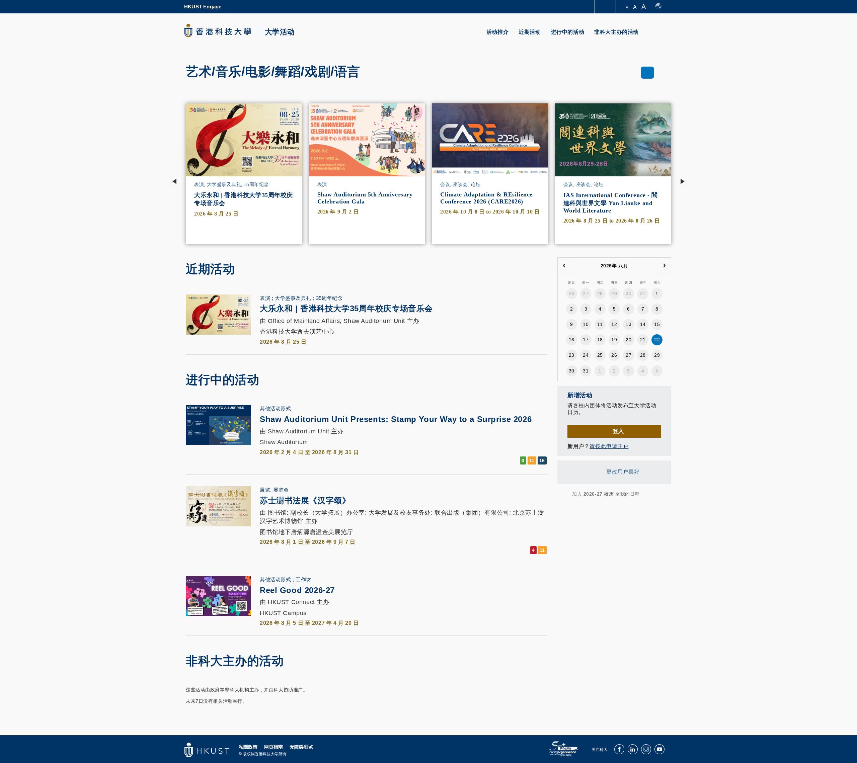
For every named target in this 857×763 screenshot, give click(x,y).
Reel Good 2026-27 (297, 590)
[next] (664, 266)
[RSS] (561, 494)
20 (628, 339)
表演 (199, 184)
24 (586, 355)
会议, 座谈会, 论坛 (460, 184)
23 (571, 355)
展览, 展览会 (274, 490)
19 (614, 339)
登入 (618, 431)
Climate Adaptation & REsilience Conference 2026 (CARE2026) (486, 198)
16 (571, 339)
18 (600, 339)
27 (586, 293)
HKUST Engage (202, 6)
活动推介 (497, 32)
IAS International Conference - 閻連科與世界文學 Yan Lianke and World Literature (610, 203)
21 (643, 339)
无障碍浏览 (301, 747)
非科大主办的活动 (616, 32)
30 (628, 293)
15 (657, 324)
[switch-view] (647, 73)
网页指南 (273, 747)
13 (628, 324)
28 (600, 293)
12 (614, 324)
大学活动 (280, 32)
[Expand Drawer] (606, 6)
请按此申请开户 (609, 446)
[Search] (661, 35)
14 (643, 324)
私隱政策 (248, 747)
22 (657, 339)
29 (614, 293)
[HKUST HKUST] (217, 30)
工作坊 (303, 579)
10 (586, 324)
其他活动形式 (275, 408)
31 (643, 293)
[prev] (564, 266)
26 (571, 293)
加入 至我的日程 (606, 494)
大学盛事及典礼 (224, 184)
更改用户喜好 (622, 472)
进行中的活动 (568, 32)
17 (586, 339)
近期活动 (530, 32)
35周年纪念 (256, 184)
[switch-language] (661, 6)
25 (600, 355)
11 (600, 324)
